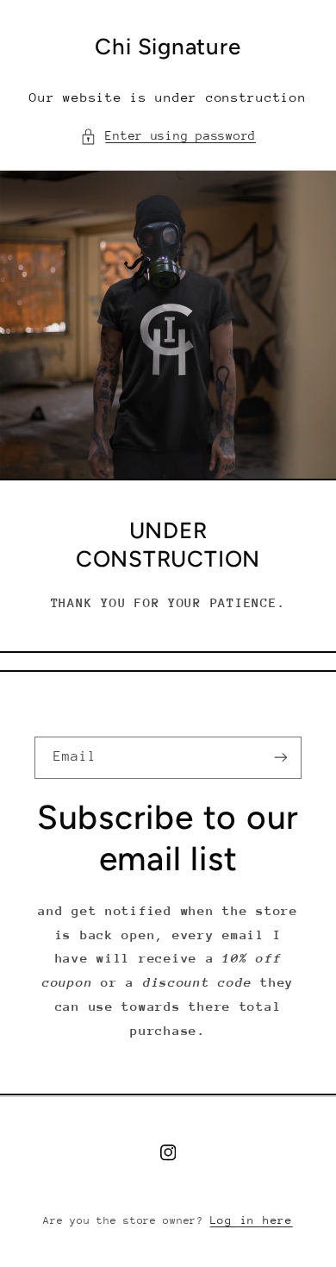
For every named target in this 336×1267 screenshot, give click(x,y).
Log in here (251, 1220)
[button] (168, 136)
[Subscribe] (281, 758)
